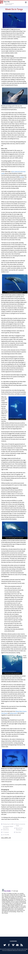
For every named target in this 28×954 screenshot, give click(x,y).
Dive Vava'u (4, 713)
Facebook (9, 945)
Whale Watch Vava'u (21, 711)
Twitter (5, 945)
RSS (21, 945)
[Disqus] (14, 865)
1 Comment (6, 832)
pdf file (22, 177)
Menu (26, 2)
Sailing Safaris (13, 713)
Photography (6, 826)
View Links (18, 832)
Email (17, 945)
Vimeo (13, 945)
